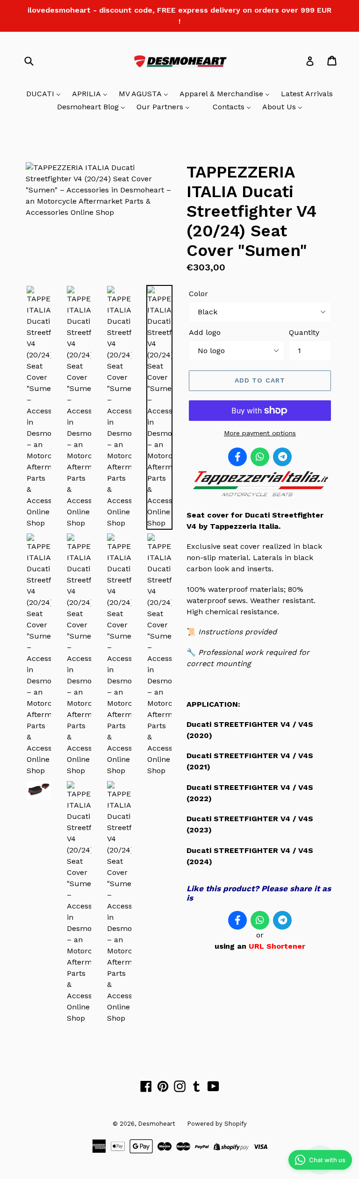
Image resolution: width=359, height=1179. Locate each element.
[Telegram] (282, 456)
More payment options (260, 433)
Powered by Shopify (217, 1123)
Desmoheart (156, 1123)
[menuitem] (43, 94)
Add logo (205, 332)
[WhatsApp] (260, 456)
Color (198, 293)
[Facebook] (237, 456)
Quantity (304, 332)
